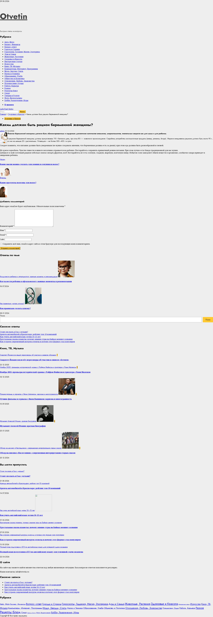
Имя (2, 230)
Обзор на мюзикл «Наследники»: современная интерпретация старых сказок (30, 448)
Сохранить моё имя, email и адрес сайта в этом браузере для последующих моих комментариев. (46, 244)
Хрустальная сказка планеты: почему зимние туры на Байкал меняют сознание (36, 339)
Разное (7, 88)
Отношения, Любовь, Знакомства (19, 81)
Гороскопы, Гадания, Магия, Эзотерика (22, 52)
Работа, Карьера (11, 86)
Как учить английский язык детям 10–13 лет (20, 336)
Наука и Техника (12, 73)
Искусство (9, 64)
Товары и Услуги (11, 95)
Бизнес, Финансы (12, 44)
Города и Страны (12, 49)
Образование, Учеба (13, 76)
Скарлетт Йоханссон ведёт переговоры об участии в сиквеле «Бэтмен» (28, 355)
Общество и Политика (14, 78)
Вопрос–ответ (10, 47)
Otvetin (13, 16)
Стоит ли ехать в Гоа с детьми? (14, 332)
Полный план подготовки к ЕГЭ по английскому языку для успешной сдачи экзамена (34, 547)
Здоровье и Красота (13, 59)
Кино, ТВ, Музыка (12, 66)
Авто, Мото (9, 42)
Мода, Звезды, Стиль (13, 71)
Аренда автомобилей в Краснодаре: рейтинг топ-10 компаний (28, 334)
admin (2, 131)
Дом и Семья (10, 54)
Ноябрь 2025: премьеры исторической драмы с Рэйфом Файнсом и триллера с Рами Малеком (38, 367)
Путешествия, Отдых (14, 83)
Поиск (2, 315)
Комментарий (7, 226)
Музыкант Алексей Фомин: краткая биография (18, 421)
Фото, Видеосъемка (13, 98)
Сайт (2, 239)
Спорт (7, 93)
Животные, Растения (13, 56)
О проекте (9, 104)
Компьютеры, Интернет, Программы (21, 69)
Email (3, 235)
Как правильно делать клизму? (12, 303)
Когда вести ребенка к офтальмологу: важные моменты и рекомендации (28, 276)
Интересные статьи (13, 61)
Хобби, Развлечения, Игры (16, 100)
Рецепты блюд (11, 90)
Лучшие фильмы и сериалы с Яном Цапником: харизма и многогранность (29, 394)
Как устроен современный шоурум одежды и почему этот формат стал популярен (37, 341)
